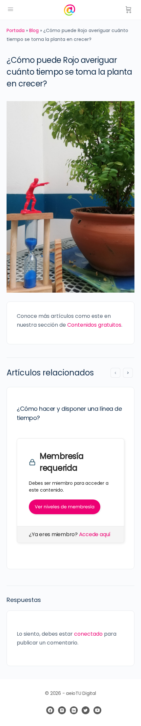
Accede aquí (95, 534)
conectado (88, 634)
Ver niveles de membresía (64, 506)
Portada (16, 30)
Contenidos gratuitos (94, 325)
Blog (34, 30)
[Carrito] (128, 10)
